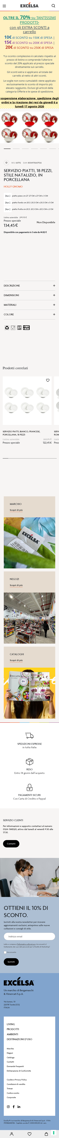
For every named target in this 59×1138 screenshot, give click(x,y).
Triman (10, 1088)
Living (11, 1024)
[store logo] (29, 5)
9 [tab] (48, 458)
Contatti (10, 1062)
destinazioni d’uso (19, 1039)
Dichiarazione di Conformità (19, 1071)
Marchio (10, 1048)
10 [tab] (54, 458)
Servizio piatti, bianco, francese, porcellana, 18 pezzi (21, 433)
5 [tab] (27, 458)
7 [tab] (38, 458)
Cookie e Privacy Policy (17, 1079)
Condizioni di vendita (16, 1084)
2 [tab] (11, 458)
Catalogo (11, 1057)
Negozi (10, 1053)
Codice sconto (13, 1093)
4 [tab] (21, 458)
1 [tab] (5, 458)
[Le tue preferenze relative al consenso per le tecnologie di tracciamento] (54, 1133)
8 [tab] (43, 458)
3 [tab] (16, 458)
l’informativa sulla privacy (26, 944)
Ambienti (12, 1034)
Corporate (11, 1097)
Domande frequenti (15, 1066)
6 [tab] (32, 458)
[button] (48, 380)
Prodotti (13, 1029)
